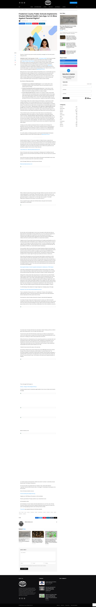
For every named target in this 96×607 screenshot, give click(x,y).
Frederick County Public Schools (28, 61)
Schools (20, 513)
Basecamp (50, 65)
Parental (48, 512)
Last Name (64, 93)
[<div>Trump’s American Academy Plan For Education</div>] (42, 583)
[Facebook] (15, 56)
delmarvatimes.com (29, 521)
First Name (64, 89)
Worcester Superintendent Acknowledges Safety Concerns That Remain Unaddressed (50, 589)
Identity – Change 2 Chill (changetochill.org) (28, 386)
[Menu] (19, 7)
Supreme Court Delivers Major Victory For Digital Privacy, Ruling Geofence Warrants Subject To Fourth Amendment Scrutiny (51, 541)
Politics (61, 113)
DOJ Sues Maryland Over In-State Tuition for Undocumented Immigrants (24, 540)
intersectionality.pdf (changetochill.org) (27, 493)
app (19, 512)
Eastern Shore (62, 108)
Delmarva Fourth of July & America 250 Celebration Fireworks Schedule (71, 52)
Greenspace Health (42, 58)
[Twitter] (15, 58)
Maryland (61, 111)
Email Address (65, 85)
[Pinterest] (15, 62)
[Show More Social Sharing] (46, 23)
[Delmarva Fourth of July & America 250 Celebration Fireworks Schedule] (62, 52)
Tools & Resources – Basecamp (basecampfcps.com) (30, 149)
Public (52, 512)
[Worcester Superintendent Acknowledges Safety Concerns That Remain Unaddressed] (42, 588)
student (24, 513)
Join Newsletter (73, 2)
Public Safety (62, 114)
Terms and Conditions (74, 605)
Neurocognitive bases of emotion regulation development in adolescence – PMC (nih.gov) (36, 267)
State (61, 119)
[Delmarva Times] (48, 2)
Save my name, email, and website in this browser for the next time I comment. (33, 565)
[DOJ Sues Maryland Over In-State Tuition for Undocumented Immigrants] (25, 534)
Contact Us (62, 605)
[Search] (76, 7)
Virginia (61, 122)
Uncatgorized (62, 121)
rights (55, 512)
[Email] (15, 65)
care (25, 512)
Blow (22, 512)
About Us (58, 605)
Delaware (61, 106)
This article (22, 509)
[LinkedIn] (15, 60)
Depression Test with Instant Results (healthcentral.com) (31, 289)
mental (44, 512)
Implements (40, 512)
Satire (61, 116)
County (28, 512)
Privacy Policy (67, 605)
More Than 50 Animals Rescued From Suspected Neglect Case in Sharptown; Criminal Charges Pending (37, 540)
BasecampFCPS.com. (41, 69)
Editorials (61, 30)
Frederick (32, 512)
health (36, 512)
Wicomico (61, 124)
